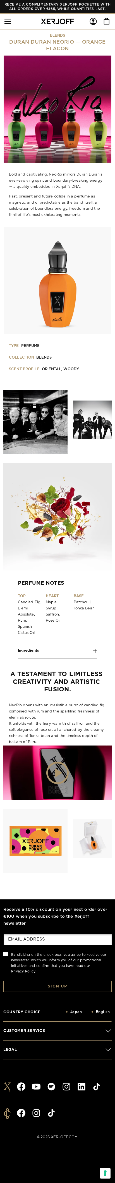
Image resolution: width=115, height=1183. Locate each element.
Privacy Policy (23, 971)
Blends (57, 35)
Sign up (57, 986)
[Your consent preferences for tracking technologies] (105, 1173)
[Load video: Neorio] (57, 773)
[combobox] (63, 1012)
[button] (7, 21)
